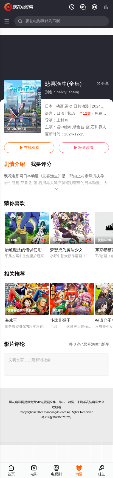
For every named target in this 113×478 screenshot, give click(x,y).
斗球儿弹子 (60, 320)
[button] (17, 164)
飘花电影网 (16, 402)
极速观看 (84, 147)
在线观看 (29, 147)
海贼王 (11, 320)
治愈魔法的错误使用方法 (27, 249)
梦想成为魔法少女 (66, 249)
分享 (103, 83)
